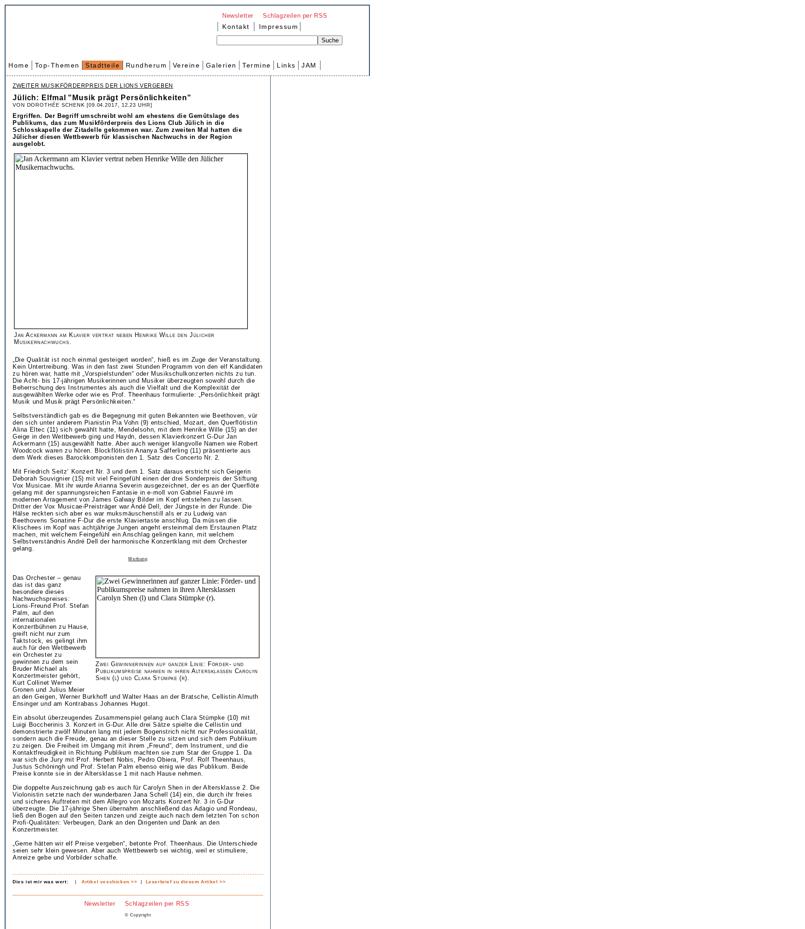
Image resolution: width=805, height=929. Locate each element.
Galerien (221, 65)
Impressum (277, 26)
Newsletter (237, 15)
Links (286, 65)
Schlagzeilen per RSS (295, 15)
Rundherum (146, 65)
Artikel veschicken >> (109, 881)
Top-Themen (57, 65)
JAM (309, 65)
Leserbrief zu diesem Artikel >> (186, 881)
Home (18, 65)
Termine (256, 65)
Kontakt (236, 26)
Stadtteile (102, 65)
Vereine (186, 65)
